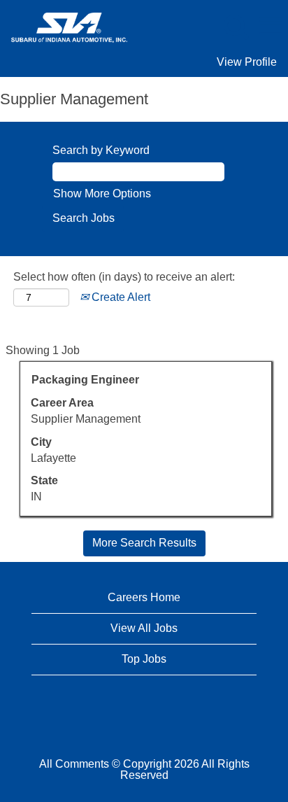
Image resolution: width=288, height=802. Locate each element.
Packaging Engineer (85, 380)
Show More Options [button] (102, 193)
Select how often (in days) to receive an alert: (124, 277)
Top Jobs (144, 659)
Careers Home (144, 597)
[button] (270, 27)
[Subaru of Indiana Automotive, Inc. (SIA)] (64, 26)
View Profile (247, 62)
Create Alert (119, 297)
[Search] (235, 26)
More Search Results (144, 543)
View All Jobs (144, 628)
